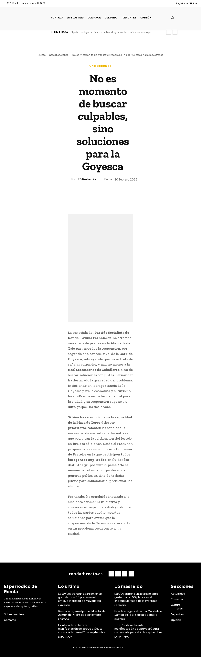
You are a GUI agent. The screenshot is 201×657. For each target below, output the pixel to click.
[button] (172, 18)
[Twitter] (163, 3)
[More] (118, 196)
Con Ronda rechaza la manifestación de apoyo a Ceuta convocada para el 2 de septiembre (82, 628)
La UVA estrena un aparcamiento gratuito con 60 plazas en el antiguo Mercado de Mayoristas (80, 597)
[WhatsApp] (109, 196)
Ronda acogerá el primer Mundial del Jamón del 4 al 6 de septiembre (82, 613)
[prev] (168, 32)
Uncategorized (59, 55)
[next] (175, 32)
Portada (63, 619)
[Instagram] (158, 3)
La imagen (64, 605)
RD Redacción (88, 179)
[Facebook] (153, 3)
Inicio (42, 55)
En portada (65, 636)
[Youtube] (168, 3)
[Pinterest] (100, 196)
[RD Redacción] (67, 179)
